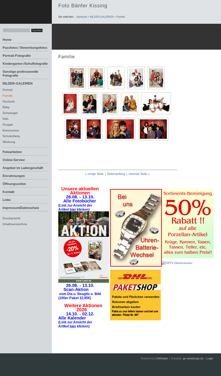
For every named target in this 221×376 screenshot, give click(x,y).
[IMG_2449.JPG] (157, 89)
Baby (6, 107)
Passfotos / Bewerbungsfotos (25, 47)
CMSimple (162, 358)
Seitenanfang (116, 173)
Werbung (9, 142)
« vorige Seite (94, 173)
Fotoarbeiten (12, 152)
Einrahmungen (14, 176)
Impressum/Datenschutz (21, 208)
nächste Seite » (139, 173)
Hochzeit (8, 101)
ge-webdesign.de (193, 358)
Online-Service (14, 160)
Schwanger (10, 113)
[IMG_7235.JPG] (157, 115)
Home (7, 39)
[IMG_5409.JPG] (110, 115)
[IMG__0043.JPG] (121, 140)
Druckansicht (11, 218)
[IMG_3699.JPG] (90, 115)
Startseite (81, 16)
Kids (5, 118)
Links (7, 200)
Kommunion (11, 130)
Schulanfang (11, 136)
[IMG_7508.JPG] (75, 140)
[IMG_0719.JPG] (78, 89)
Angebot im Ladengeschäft (23, 168)
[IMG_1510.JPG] (117, 89)
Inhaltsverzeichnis (15, 224)
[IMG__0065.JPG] (154, 140)
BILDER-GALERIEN (18, 83)
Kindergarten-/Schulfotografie (25, 63)
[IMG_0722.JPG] (97, 89)
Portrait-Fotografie (17, 55)
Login (210, 358)
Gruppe (8, 124)
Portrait (8, 90)
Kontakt (8, 192)
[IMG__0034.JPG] (94, 140)
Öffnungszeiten (14, 184)
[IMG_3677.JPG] (71, 115)
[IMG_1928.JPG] (137, 89)
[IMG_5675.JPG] (130, 115)
